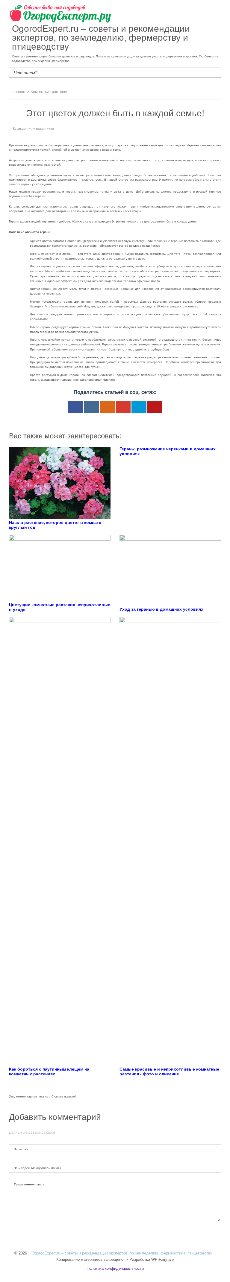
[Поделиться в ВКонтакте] (91, 407)
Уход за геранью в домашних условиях (161, 609)
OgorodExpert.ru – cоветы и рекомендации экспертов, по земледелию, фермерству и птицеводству (122, 1253)
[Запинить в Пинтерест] (154, 407)
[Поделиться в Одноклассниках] (107, 407)
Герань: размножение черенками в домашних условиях (167, 451)
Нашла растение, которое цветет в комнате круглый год (55, 525)
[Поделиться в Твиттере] (138, 407)
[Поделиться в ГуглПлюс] (123, 407)
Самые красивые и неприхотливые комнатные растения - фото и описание (169, 1071)
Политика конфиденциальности (115, 1268)
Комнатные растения (33, 128)
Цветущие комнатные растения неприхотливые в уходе (59, 607)
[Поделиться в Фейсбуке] (75, 407)
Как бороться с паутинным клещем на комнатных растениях (49, 1071)
